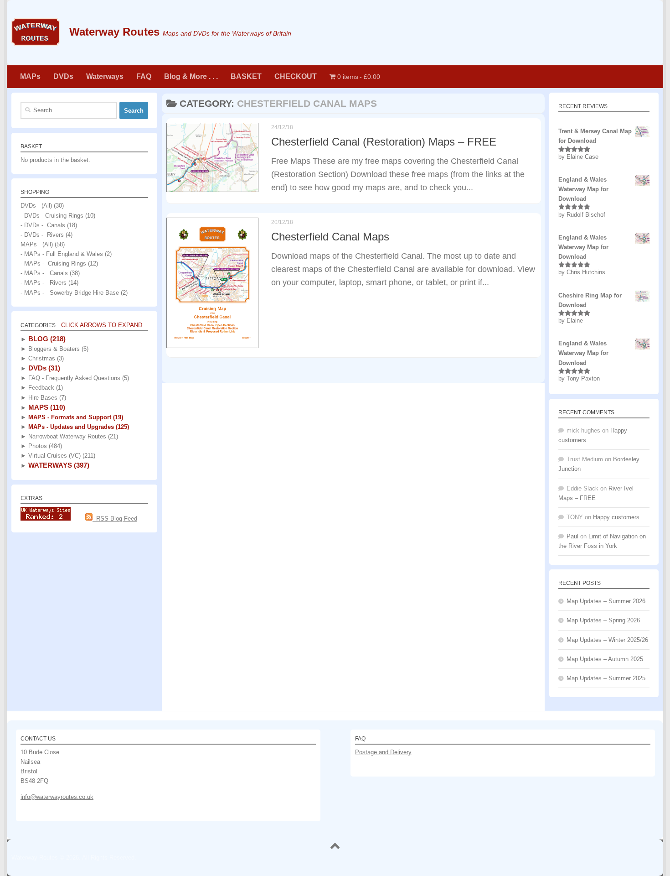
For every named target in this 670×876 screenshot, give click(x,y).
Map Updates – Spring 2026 (603, 620)
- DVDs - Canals (43, 225)
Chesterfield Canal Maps (330, 236)
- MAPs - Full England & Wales (62, 253)
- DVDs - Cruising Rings (52, 215)
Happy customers (616, 517)
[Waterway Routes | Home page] (35, 32)
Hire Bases (46, 397)
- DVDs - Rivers (42, 234)
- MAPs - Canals (44, 273)
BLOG (46, 339)
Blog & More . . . (191, 76)
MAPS (45, 407)
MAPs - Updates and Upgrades (77, 426)
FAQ (143, 76)
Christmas (45, 358)
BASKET (246, 76)
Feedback (44, 387)
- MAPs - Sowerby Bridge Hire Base (70, 292)
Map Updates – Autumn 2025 (605, 659)
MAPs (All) (37, 244)
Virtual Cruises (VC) (60, 455)
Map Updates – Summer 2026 (606, 601)
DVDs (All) (36, 205)
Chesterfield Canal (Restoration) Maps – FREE (383, 142)
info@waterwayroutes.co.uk (57, 796)
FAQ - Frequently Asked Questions (77, 378)
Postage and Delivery (383, 752)
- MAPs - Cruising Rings (53, 263)
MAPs (30, 76)
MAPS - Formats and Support (74, 417)
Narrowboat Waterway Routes (72, 436)
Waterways (105, 76)
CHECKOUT (295, 76)
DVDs (63, 76)
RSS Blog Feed (115, 518)
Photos (44, 446)
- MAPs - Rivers (44, 282)
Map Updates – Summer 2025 (606, 678)
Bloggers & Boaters (57, 348)
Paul (572, 536)
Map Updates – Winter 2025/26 (607, 639)
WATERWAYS (57, 465)
